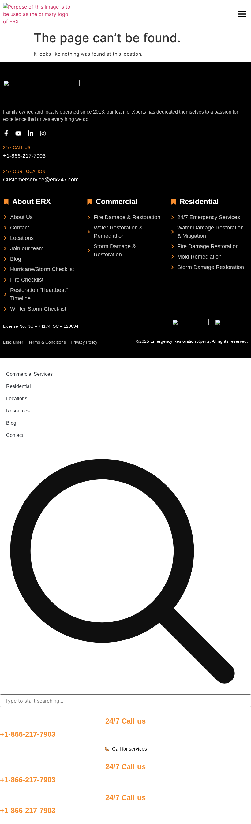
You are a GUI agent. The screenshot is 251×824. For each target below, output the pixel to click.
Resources (18, 410)
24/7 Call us (16, 147)
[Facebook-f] (6, 133)
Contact (14, 435)
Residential (18, 386)
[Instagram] (43, 133)
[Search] (122, 571)
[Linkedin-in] (31, 133)
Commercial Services (29, 374)
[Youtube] (18, 133)
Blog (11, 423)
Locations (16, 398)
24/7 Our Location (24, 171)
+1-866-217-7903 (27, 734)
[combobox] (125, 700)
